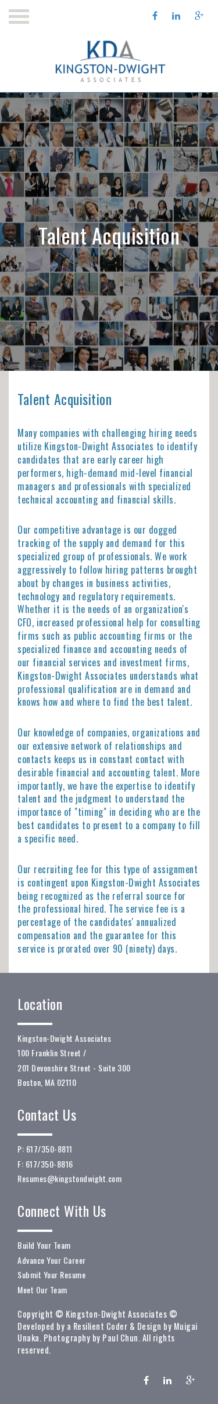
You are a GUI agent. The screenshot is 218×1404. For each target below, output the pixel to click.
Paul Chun (120, 1338)
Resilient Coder (100, 1326)
